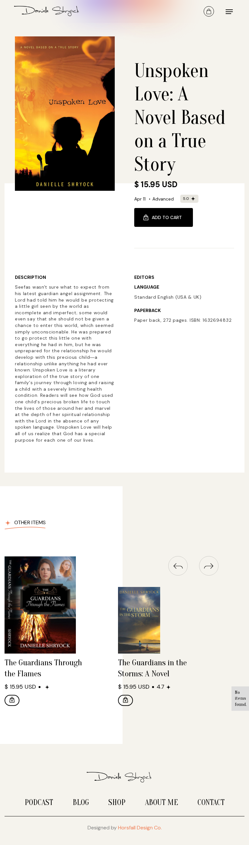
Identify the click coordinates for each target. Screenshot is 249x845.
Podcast (39, 802)
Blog (81, 802)
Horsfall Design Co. (140, 827)
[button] (209, 11)
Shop (116, 802)
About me (161, 802)
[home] (52, 11)
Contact (211, 802)
